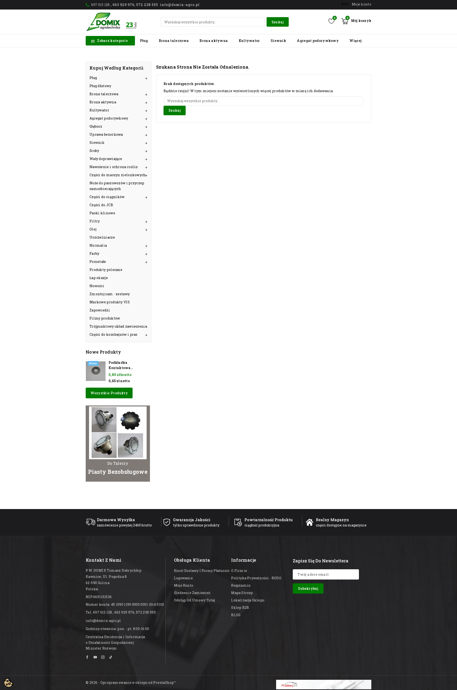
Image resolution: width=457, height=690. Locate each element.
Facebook (87, 657)
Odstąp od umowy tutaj (194, 600)
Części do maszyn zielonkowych (117, 175)
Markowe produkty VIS (109, 302)
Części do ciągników (107, 197)
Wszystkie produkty (109, 393)
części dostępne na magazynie (341, 525)
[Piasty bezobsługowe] (118, 443)
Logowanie (183, 578)
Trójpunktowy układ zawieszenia (118, 326)
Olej (92, 229)
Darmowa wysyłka (116, 519)
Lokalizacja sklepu (247, 600)
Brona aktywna (213, 40)
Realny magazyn (332, 519)
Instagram (103, 657)
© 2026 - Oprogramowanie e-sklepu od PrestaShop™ (131, 682)
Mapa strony (242, 592)
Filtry (94, 221)
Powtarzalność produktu (268, 519)
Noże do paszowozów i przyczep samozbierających (116, 186)
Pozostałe (97, 261)
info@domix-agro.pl (103, 620)
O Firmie (239, 570)
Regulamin (241, 585)
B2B (344, 4)
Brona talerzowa (174, 40)
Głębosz (95, 126)
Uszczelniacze (102, 237)
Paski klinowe (102, 213)
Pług (144, 40)
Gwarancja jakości (191, 519)
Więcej (355, 40)
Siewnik (278, 40)
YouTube (95, 657)
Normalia (98, 245)
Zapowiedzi (99, 310)
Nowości (96, 286)
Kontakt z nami (104, 560)
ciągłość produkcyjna (261, 525)
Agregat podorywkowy (318, 40)
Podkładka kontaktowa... (121, 365)
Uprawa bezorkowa (106, 134)
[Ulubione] (331, 21)
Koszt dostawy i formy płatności (202, 570)
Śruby (94, 150)
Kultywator (249, 40)
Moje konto (183, 585)
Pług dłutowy (100, 86)
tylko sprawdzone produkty (196, 525)
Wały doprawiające (105, 158)
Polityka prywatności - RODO (256, 578)
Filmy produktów (104, 318)
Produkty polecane (105, 269)
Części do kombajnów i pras (113, 334)
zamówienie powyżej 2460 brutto (124, 525)
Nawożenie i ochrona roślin (113, 167)
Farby (94, 253)
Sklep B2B (240, 607)
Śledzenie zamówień (192, 592)
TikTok (111, 657)
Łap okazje (98, 277)
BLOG (235, 615)
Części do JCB (101, 205)
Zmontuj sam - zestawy (109, 294)
